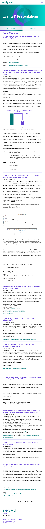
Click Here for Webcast (8, 313)
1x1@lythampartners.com (8, 435)
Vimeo (9, 515)
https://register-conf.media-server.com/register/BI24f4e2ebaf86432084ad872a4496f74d (19, 489)
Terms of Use (12, 519)
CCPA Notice (19, 519)
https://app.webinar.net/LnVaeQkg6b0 (29, 431)
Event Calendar (11, 28)
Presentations (33, 28)
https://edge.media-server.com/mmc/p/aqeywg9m (12, 493)
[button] (42, 2)
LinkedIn (6, 515)
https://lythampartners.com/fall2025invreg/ (31, 435)
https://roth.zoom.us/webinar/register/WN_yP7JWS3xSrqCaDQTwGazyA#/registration (19, 339)
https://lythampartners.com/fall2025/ (10, 431)
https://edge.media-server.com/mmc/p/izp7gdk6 (16, 311)
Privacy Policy (6, 519)
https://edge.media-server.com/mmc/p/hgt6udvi (15, 369)
